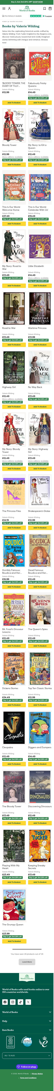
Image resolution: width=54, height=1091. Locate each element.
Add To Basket (13, 103)
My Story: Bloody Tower (11, 450)
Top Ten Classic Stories (35, 689)
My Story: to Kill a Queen (36, 146)
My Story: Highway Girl (37, 450)
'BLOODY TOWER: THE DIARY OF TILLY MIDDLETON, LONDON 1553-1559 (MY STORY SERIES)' (12, 85)
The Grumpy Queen (12, 924)
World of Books (22, 1073)
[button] (4, 8)
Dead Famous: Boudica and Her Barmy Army (36, 572)
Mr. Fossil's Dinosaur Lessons (12, 630)
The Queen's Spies (37, 629)
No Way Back (34, 387)
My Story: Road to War (11, 267)
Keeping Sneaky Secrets (35, 867)
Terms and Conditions (27, 1078)
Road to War (9, 328)
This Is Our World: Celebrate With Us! (37, 208)
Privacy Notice (36, 1073)
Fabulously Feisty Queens (36, 84)
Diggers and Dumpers (33, 749)
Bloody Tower (9, 145)
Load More (26, 962)
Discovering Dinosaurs (33, 808)
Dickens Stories (10, 688)
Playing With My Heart (11, 867)
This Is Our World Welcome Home (11, 208)
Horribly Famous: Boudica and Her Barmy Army (11, 572)
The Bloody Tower (11, 806)
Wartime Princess (36, 328)
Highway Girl (9, 387)
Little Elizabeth (35, 266)
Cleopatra (7, 747)
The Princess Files (11, 511)
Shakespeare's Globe (38, 511)
